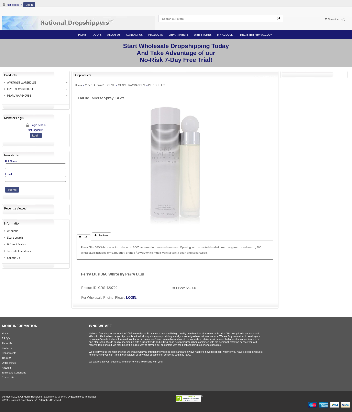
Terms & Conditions (19, 251)
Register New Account (257, 34)
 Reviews (101, 235)
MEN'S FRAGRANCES (131, 85)
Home (82, 34)
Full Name (11, 161)
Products (155, 34)
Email (8, 174)
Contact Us (134, 34)
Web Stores (203, 34)
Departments (178, 34)
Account (6, 367)
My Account (226, 34)
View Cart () (336, 19)
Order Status (9, 362)
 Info (83, 237)
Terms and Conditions (14, 372)
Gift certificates (16, 244)
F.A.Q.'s (97, 34)
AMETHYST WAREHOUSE (21, 82)
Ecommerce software (55, 396)
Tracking (6, 358)
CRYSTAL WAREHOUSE (20, 89)
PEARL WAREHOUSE (19, 95)
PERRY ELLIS (156, 85)
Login (29, 4)
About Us (114, 34)
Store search (15, 237)
